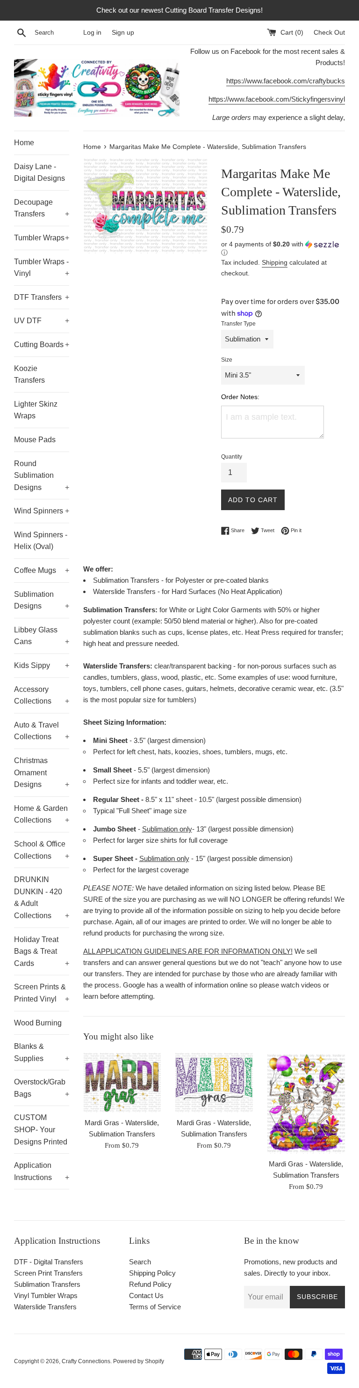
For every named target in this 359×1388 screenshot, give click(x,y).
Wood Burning (38, 1023)
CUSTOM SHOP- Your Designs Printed (40, 1129)
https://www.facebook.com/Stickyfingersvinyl (276, 99)
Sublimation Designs (41, 600)
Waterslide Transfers (45, 1307)
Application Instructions (41, 1171)
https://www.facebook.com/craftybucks (285, 81)
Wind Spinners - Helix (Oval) (40, 541)
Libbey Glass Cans (41, 636)
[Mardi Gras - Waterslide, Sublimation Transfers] (122, 1082)
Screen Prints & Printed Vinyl (41, 993)
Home (24, 143)
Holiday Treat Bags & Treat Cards (41, 951)
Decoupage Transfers (41, 208)
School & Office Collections (41, 850)
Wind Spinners (41, 511)
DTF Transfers (41, 297)
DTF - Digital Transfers (48, 1262)
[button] (283, 248)
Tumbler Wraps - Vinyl (41, 268)
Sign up (123, 32)
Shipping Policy (152, 1273)
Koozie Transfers (29, 374)
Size (226, 359)
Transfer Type (238, 323)
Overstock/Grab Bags (41, 1088)
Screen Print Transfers (48, 1273)
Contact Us (146, 1295)
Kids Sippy (41, 665)
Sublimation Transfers (47, 1284)
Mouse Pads (35, 440)
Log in (92, 32)
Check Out (329, 32)
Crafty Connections (86, 1361)
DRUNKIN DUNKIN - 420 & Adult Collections (41, 898)
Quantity (231, 456)
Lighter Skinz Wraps (35, 410)
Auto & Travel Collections (41, 731)
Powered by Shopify (138, 1361)
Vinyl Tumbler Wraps (46, 1295)
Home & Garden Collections (41, 814)
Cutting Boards (41, 345)
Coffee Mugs (41, 570)
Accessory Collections (41, 695)
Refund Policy (150, 1284)
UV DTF (41, 321)
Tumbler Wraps (41, 238)
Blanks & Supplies (41, 1052)
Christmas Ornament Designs (41, 772)
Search (140, 1262)
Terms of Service (155, 1307)
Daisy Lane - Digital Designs (39, 173)
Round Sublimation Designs (41, 475)
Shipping (274, 262)
